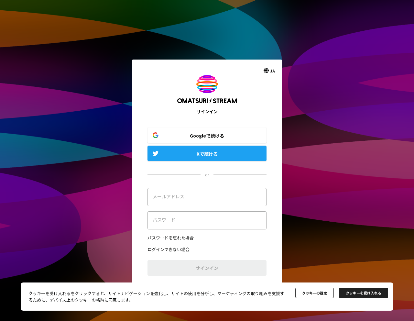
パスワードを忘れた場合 (170, 238)
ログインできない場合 (168, 249)
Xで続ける (207, 153)
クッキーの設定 (314, 292)
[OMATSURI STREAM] (207, 105)
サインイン (207, 268)
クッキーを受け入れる (363, 292)
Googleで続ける (207, 135)
